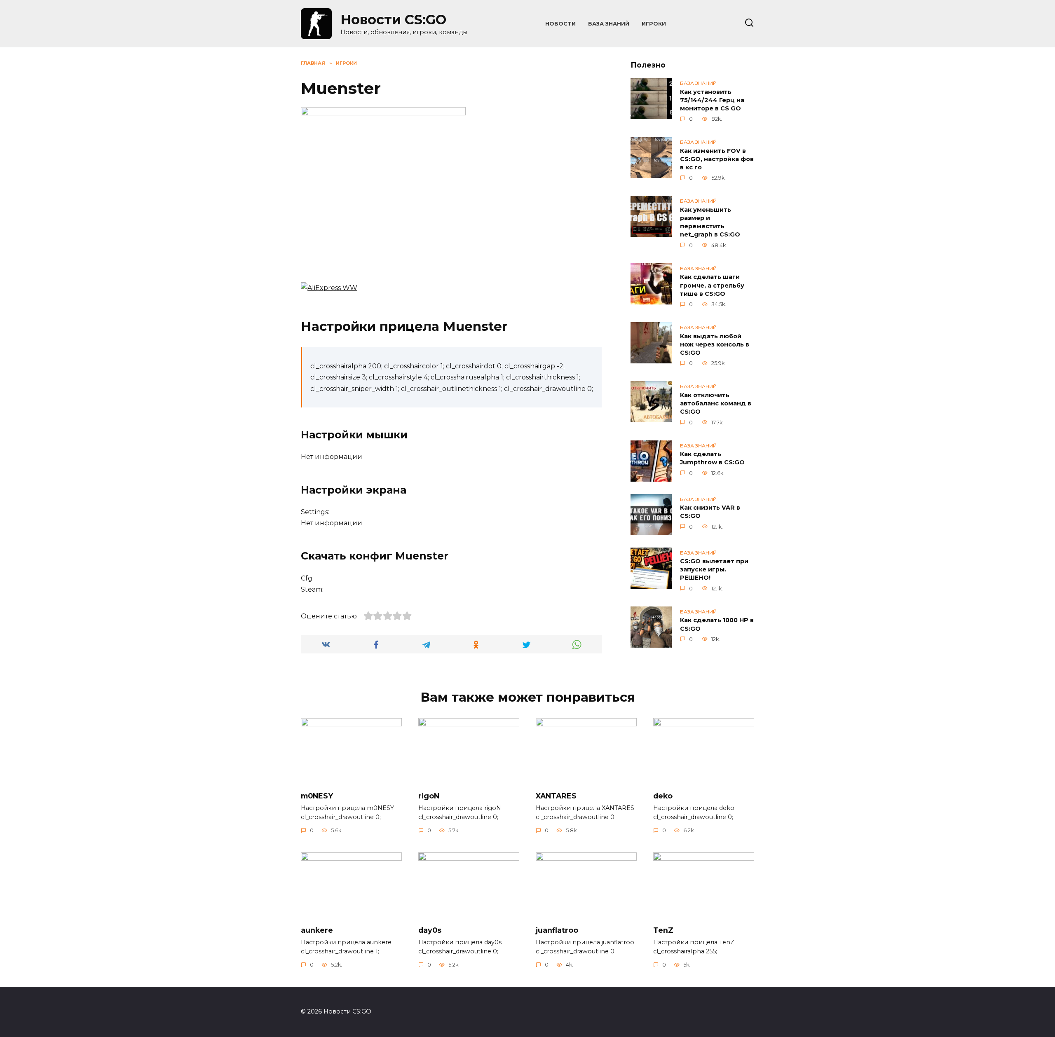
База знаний (608, 24)
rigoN (428, 795)
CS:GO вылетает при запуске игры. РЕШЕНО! (714, 570)
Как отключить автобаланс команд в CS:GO (715, 403)
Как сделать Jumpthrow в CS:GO (712, 458)
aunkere (317, 930)
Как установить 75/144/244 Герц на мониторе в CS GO (712, 100)
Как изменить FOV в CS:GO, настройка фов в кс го (717, 159)
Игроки (654, 24)
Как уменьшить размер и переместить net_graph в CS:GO (710, 222)
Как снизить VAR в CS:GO (710, 512)
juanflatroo (557, 930)
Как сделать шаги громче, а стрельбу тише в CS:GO (712, 285)
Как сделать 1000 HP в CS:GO (717, 624)
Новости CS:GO (393, 20)
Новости (560, 24)
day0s (429, 930)
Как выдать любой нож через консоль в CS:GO (714, 344)
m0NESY (317, 795)
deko (663, 795)
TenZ (663, 930)
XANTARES (556, 795)
